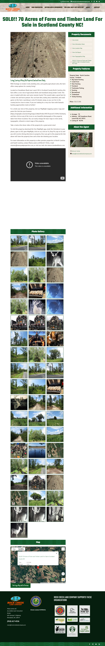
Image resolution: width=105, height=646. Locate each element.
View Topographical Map (78, 56)
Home (28, 8)
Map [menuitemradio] (14, 549)
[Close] (57, 553)
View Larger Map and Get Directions (20, 586)
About (88, 8)
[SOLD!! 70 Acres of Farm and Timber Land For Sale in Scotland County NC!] (19, 250)
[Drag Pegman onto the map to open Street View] (63, 579)
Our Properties (37, 8)
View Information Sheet (78, 44)
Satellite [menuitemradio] (21, 549)
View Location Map (77, 48)
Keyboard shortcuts (44, 582)
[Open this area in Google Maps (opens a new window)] (13, 582)
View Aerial (75, 40)
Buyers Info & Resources (53, 8)
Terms (64, 582)
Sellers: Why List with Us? (74, 8)
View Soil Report (76, 52)
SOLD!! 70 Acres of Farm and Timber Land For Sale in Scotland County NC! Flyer (81, 62)
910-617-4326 (65, 1)
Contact (97, 8)
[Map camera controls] (63, 573)
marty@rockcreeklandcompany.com (82, 153)
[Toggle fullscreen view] (63, 549)
